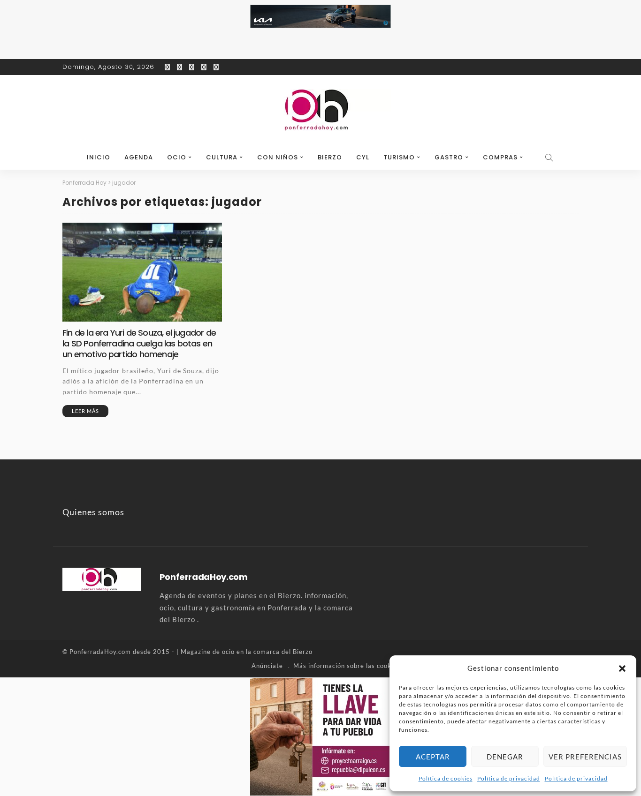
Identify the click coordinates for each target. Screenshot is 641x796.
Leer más (85, 411)
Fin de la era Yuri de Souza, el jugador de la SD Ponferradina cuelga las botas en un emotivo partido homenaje (139, 343)
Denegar (505, 756)
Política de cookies (446, 778)
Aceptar (433, 756)
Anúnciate (267, 665)
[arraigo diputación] (320, 735)
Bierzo (330, 157)
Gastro (449, 157)
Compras (500, 157)
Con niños (277, 157)
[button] (622, 668)
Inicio (98, 157)
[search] (549, 157)
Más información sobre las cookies (346, 665)
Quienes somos (93, 512)
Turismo (399, 157)
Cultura (221, 157)
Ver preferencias (585, 756)
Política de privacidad (508, 778)
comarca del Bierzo (283, 651)
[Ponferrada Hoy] (101, 578)
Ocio (176, 157)
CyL (362, 157)
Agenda (138, 157)
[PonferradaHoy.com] (320, 110)
